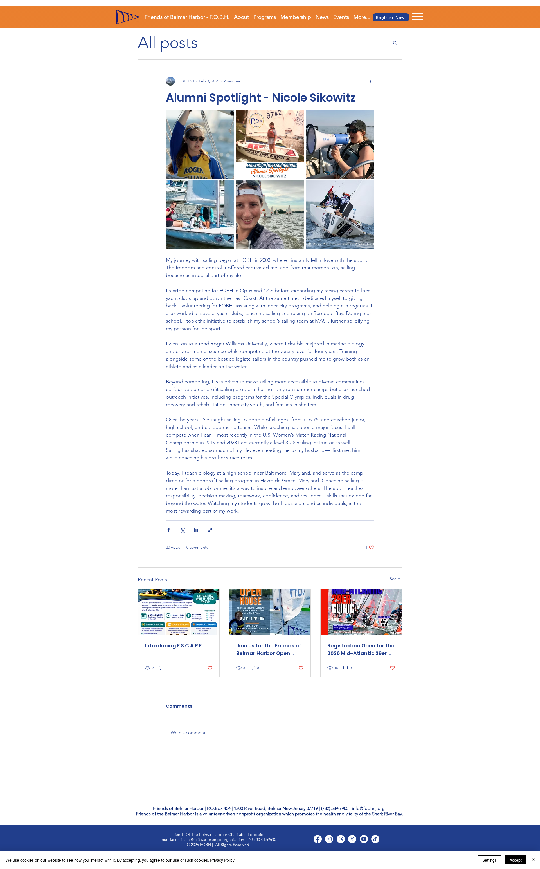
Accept (516, 860)
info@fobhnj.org (368, 808)
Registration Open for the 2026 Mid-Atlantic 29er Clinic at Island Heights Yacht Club (361, 649)
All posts (168, 42)
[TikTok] (375, 839)
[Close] (533, 859)
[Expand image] (200, 144)
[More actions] (370, 81)
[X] (352, 839)
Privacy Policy (222, 860)
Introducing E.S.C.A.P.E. (174, 645)
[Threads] (341, 839)
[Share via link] (210, 530)
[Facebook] (318, 839)
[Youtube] (364, 839)
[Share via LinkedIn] (196, 530)
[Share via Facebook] (168, 530)
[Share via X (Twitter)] (182, 530)
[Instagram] (329, 839)
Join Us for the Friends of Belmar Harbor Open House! (268, 649)
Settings (489, 860)
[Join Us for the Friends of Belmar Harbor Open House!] (270, 612)
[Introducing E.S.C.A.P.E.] (178, 612)
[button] (395, 42)
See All (396, 578)
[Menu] (410, 16)
